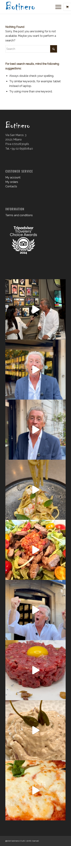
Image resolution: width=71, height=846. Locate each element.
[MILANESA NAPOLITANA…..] (35, 790)
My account (13, 177)
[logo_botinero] (29, 7)
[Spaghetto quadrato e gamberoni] (35, 490)
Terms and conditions (19, 215)
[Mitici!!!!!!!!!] (35, 610)
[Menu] (56, 7)
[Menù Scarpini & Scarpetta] (35, 430)
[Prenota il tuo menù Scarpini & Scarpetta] (35, 369)
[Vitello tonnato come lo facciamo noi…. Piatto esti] (35, 730)
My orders (11, 182)
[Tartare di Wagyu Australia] (35, 670)
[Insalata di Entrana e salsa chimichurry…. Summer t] (35, 550)
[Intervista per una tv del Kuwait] (35, 309)
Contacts (11, 186)
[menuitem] (59, 7)
